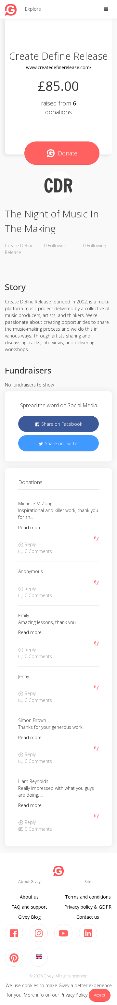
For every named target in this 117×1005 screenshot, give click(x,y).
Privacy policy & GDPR (87, 907)
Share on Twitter (61, 443)
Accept (99, 995)
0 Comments (37, 551)
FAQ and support (29, 907)
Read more (30, 527)
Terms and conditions (88, 897)
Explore (33, 9)
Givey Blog (29, 917)
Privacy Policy (73, 995)
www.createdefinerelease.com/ (58, 67)
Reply (29, 544)
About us (29, 897)
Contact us (87, 917)
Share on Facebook (61, 424)
